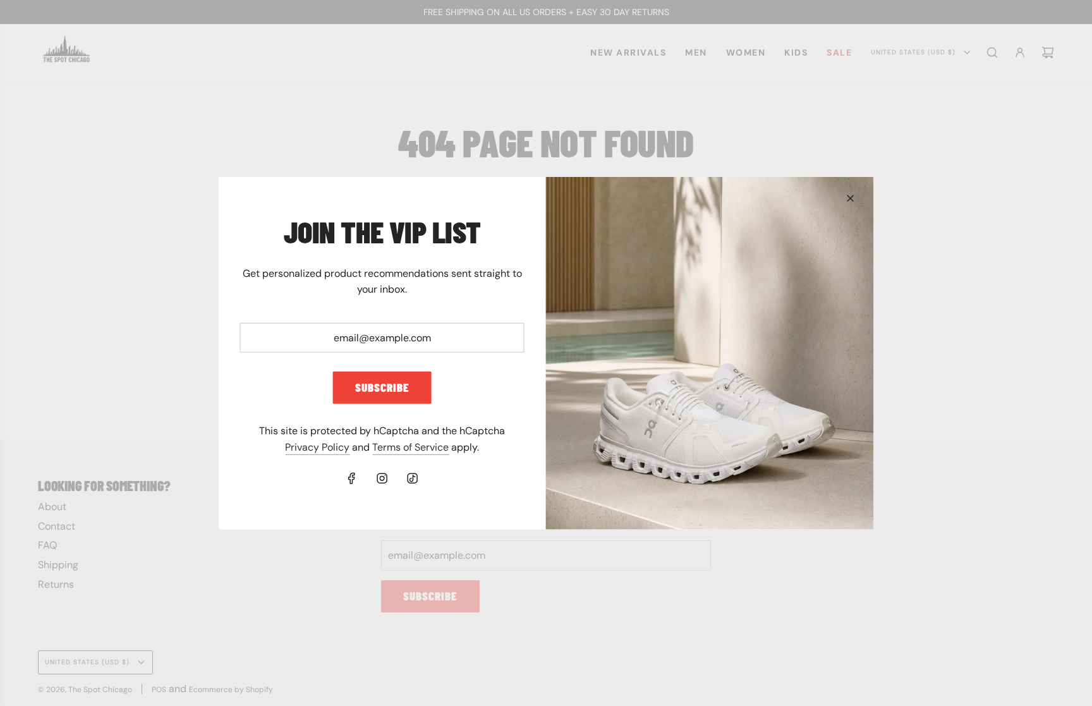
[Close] (850, 198)
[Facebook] (352, 478)
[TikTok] (413, 478)
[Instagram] (382, 478)
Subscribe (382, 387)
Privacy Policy (317, 447)
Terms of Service (410, 447)
